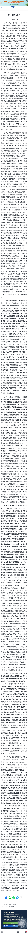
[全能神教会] (14, 8)
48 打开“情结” (10, 906)
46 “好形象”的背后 (11, 904)
